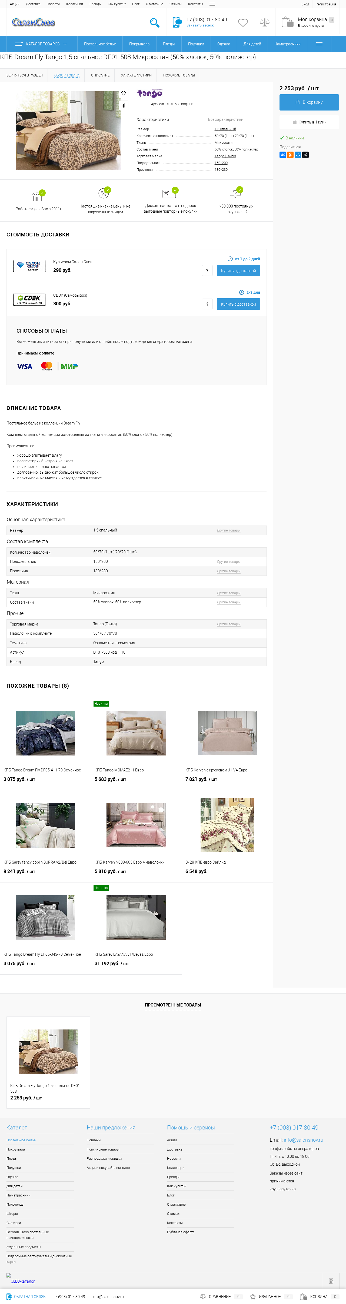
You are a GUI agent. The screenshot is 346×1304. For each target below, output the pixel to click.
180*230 (221, 170)
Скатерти (13, 1223)
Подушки (13, 1168)
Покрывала (15, 1149)
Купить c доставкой (238, 271)
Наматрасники (18, 1195)
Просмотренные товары (173, 1005)
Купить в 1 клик (312, 122)
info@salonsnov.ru (303, 1140)
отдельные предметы (23, 1247)
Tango (98, 661)
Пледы (11, 1158)
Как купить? (117, 4)
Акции (14, 4)
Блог (135, 4)
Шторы (12, 1214)
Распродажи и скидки (104, 1158)
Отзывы (175, 4)
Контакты (195, 4)
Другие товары (229, 530)
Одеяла (12, 1177)
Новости (53, 4)
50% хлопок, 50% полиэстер (236, 149)
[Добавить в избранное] (123, 93)
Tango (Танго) (225, 156)
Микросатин (224, 143)
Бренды (95, 4)
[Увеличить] (68, 130)
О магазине (154, 4)
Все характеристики (225, 119)
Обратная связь (29, 1297)
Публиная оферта (181, 1232)
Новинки (94, 1140)
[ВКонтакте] (283, 155)
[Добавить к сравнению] (123, 105)
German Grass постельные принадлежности (27, 1235)
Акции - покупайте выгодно (108, 1168)
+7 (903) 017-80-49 (69, 1297)
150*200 (221, 163)
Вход (305, 4)
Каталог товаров (43, 44)
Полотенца (15, 1204)
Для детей (14, 1186)
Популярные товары (103, 1149)
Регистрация (326, 4)
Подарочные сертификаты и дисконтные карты (39, 1259)
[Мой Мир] (298, 155)
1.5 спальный (225, 129)
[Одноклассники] (290, 155)
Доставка (33, 4)
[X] (305, 155)
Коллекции (74, 4)
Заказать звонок (200, 25)
